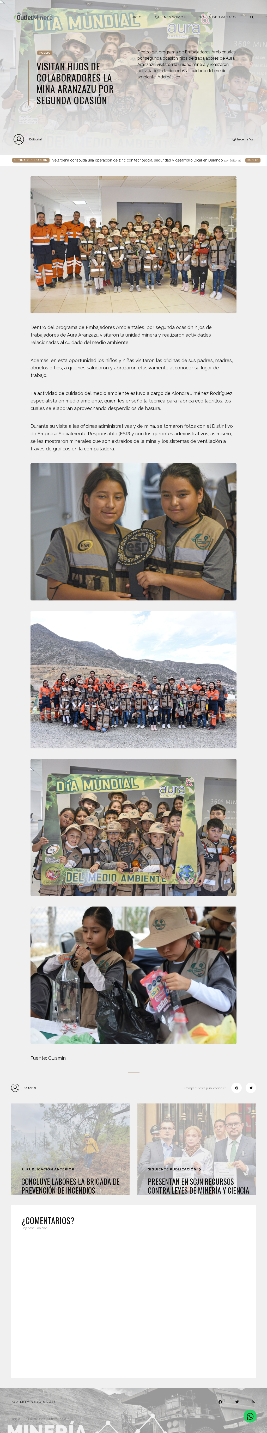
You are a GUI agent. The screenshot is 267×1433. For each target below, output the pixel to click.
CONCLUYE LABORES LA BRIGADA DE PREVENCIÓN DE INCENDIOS (70, 1186)
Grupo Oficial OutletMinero (47, 1419)
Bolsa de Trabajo (217, 17)
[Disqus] (133, 1301)
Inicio (136, 17)
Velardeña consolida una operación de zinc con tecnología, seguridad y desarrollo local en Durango (146, 160)
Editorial (35, 139)
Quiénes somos (170, 17)
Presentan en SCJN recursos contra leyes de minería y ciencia (198, 1186)
